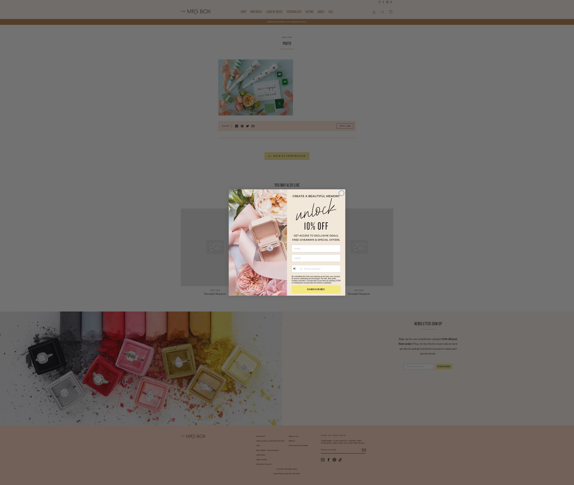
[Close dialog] (341, 193)
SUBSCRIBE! (316, 289)
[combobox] (297, 268)
